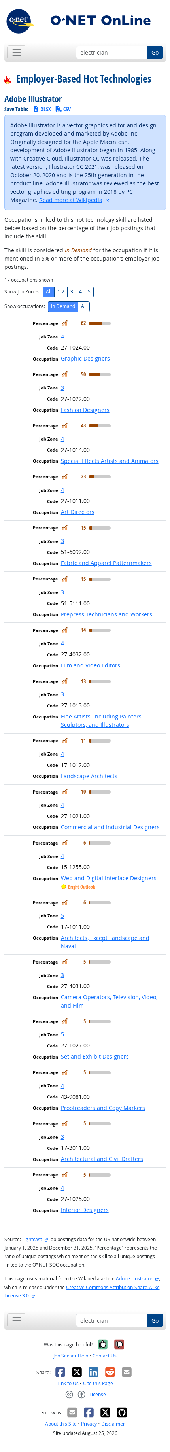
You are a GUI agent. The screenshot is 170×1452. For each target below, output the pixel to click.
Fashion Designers (85, 410)
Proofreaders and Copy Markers (103, 1108)
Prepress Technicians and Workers (106, 614)
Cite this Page (98, 1383)
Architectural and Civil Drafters (102, 1159)
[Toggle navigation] (16, 52)
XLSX (46, 109)
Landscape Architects (89, 776)
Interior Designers (85, 1210)
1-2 (60, 291)
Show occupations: (24, 306)
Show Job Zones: (22, 291)
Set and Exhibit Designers (95, 1056)
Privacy (89, 1423)
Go (155, 52)
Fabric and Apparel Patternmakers (106, 563)
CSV (67, 109)
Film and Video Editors (90, 665)
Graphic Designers (85, 358)
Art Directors (77, 512)
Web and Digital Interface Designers (109, 878)
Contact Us (105, 1355)
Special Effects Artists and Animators (110, 461)
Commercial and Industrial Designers (110, 827)
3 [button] (62, 387)
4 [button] (62, 336)
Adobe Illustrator (134, 1278)
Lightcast (32, 1239)
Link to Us (68, 1383)
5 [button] (62, 915)
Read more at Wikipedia (70, 200)
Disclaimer (113, 1423)
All (48, 291)
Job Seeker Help (70, 1355)
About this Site (61, 1423)
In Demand (63, 306)
